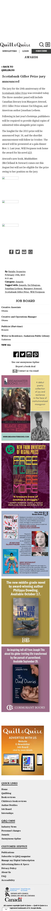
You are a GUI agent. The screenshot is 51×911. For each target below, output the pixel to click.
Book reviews (8, 797)
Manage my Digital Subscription (17, 861)
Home (4, 789)
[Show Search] (41, 44)
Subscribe (41, 51)
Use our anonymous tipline (25, 362)
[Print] (24, 252)
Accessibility (8, 880)
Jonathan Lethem (14, 289)
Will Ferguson (37, 292)
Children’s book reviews (13, 801)
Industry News (8, 827)
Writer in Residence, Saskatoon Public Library (25, 336)
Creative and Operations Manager (19, 317)
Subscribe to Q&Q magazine (16, 857)
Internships (7, 813)
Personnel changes (11, 831)
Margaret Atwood (33, 289)
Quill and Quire (17, 46)
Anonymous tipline (11, 839)
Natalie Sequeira (17, 272)
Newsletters (9, 51)
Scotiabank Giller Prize (14, 93)
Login (25, 51)
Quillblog (6, 793)
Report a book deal (25, 367)
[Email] (30, 252)
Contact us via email (28, 371)
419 (30, 152)
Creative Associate (11, 307)
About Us (6, 872)
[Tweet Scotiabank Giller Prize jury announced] (18, 252)
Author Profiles (9, 805)
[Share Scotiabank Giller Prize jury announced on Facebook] (11, 252)
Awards (19, 282)
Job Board (6, 809)
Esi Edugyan (34, 285)
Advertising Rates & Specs (15, 864)
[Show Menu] (47, 44)
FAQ (3, 876)
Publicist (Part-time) (12, 327)
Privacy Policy (8, 868)
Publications (7, 853)
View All (6, 345)
